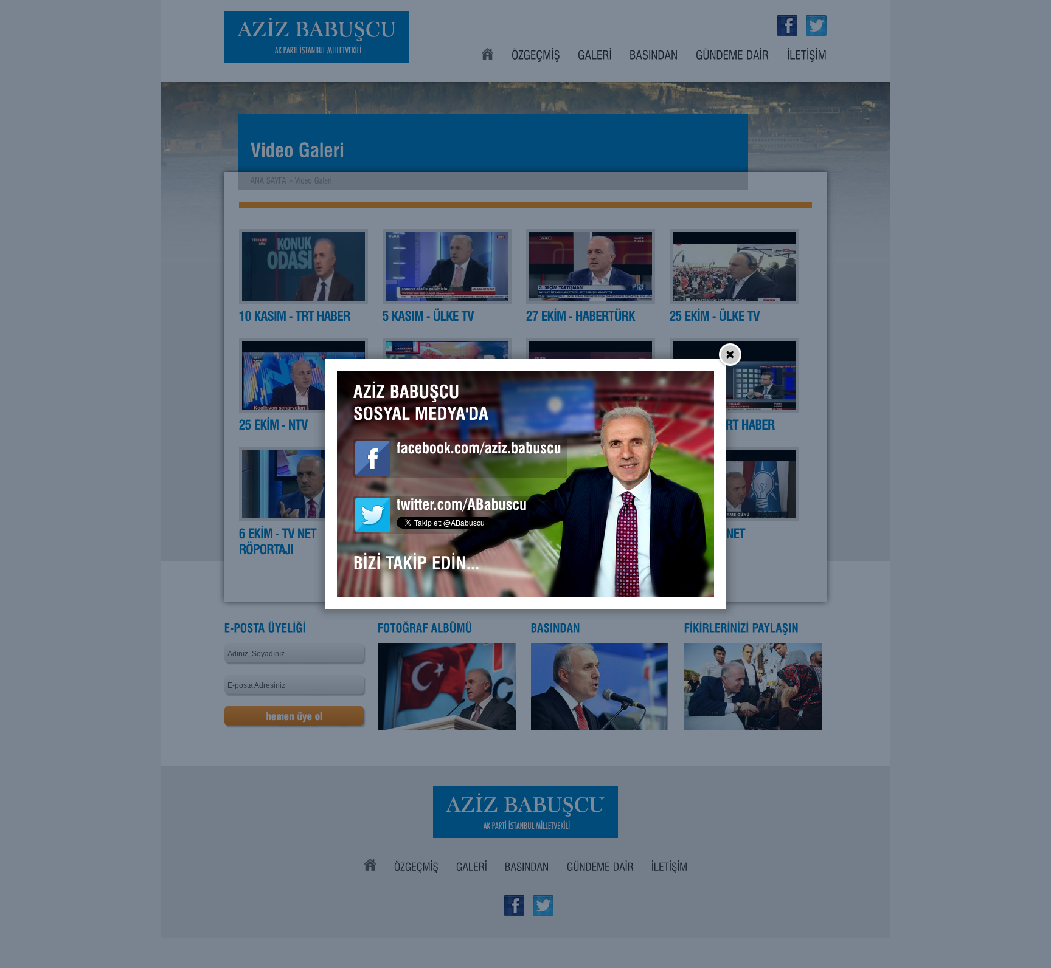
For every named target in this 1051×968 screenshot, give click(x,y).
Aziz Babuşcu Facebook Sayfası (372, 458)
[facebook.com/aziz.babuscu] (479, 450)
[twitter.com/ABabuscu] (462, 507)
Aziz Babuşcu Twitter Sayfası (372, 515)
